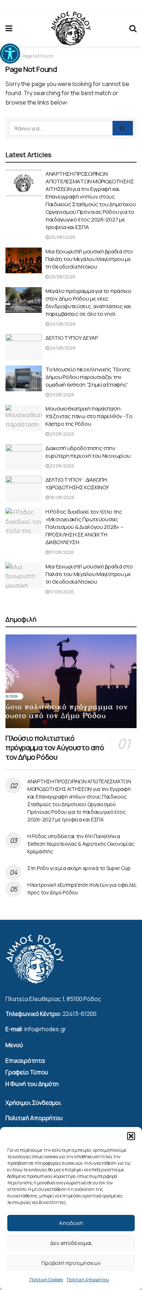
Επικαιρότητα (25, 1061)
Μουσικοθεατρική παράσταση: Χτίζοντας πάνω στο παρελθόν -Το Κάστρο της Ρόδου (89, 416)
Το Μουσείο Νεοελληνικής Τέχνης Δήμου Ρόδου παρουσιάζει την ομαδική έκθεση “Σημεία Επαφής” (88, 377)
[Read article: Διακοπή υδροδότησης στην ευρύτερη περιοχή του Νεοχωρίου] (23, 457)
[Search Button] (133, 28)
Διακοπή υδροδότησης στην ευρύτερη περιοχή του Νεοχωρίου (88, 452)
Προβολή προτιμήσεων (71, 1263)
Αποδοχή (71, 1223)
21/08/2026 (61, 395)
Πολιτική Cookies (46, 1280)
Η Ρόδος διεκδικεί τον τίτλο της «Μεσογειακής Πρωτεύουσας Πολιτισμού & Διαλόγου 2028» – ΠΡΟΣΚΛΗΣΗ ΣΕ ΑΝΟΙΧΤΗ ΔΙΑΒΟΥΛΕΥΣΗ (84, 527)
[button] (10, 54)
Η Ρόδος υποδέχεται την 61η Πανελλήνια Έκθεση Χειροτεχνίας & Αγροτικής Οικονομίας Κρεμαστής (80, 844)
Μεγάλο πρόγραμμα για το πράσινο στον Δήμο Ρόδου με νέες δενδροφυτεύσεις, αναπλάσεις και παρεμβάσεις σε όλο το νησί (88, 302)
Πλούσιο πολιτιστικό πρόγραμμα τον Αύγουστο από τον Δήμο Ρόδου (54, 747)
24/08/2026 (62, 324)
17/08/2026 (61, 552)
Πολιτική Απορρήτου (88, 1280)
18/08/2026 (62, 497)
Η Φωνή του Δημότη (32, 1084)
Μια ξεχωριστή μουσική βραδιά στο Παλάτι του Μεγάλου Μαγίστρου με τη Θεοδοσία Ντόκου (89, 259)
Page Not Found (37, 56)
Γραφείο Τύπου (26, 1072)
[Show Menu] (8, 28)
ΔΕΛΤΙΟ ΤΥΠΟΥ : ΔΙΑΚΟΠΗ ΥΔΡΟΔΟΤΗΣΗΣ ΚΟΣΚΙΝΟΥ (77, 483)
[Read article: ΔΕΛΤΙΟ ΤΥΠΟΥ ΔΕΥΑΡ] (23, 347)
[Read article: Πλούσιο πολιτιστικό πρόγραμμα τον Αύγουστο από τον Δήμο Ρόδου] (71, 681)
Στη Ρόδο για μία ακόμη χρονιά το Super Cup (78, 868)
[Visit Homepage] (71, 28)
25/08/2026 (62, 237)
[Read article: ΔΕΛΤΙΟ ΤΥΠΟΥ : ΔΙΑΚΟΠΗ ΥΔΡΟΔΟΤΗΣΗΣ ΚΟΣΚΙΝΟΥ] (23, 489)
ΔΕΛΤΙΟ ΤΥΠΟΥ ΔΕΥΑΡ (72, 338)
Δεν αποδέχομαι (71, 1243)
